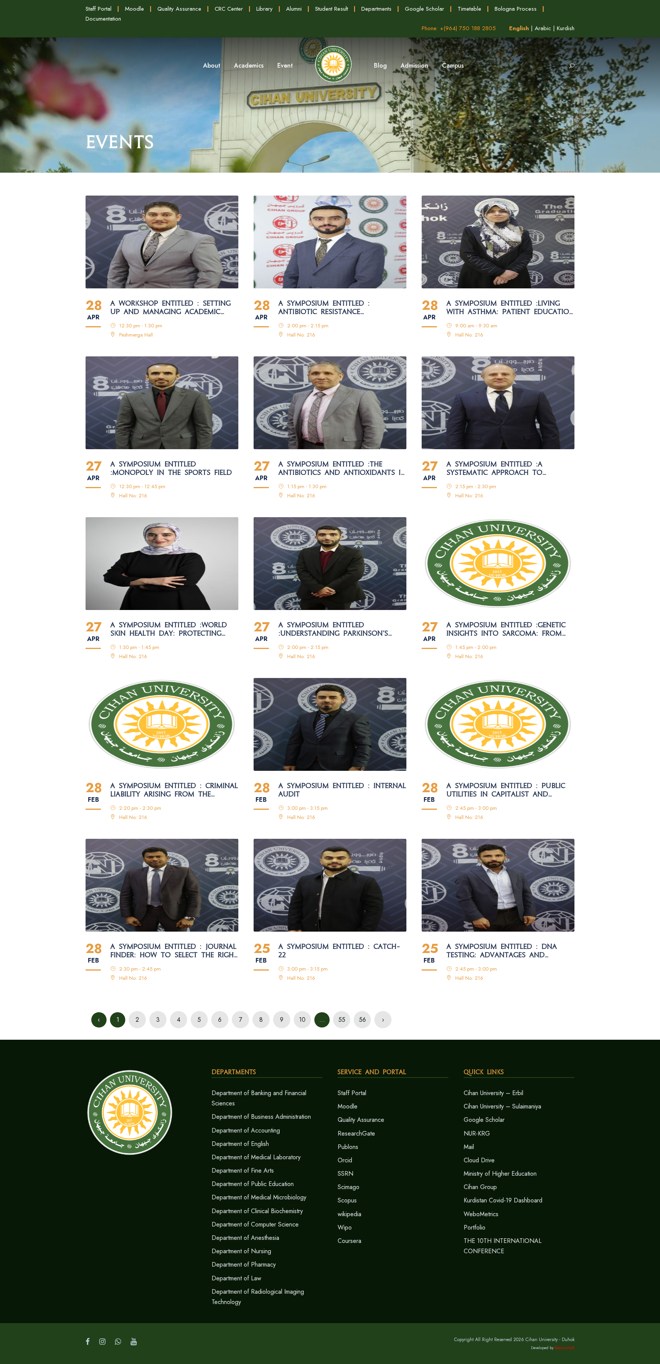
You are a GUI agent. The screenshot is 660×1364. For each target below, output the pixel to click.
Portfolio (474, 1227)
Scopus (347, 1200)
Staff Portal (99, 9)
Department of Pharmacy (244, 1264)
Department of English (240, 1143)
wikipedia (349, 1214)
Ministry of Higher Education (500, 1173)
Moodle (134, 9)
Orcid (345, 1160)
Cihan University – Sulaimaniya (502, 1106)
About (211, 65)
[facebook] (88, 1341)
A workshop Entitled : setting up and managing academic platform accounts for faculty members (170, 308)
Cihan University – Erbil (493, 1093)
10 (302, 1019)
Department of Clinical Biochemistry (257, 1211)
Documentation (103, 19)
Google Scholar (424, 9)
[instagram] (102, 1341)
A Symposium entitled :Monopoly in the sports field (171, 468)
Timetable (469, 9)
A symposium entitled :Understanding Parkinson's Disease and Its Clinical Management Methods (333, 629)
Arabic (543, 28)
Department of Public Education (253, 1184)
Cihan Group (480, 1187)
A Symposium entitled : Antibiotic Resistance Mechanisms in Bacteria (324, 308)
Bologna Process (516, 9)
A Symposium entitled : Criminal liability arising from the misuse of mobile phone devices (174, 790)
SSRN (345, 1173)
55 (341, 1019)
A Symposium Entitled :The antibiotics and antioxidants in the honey (342, 468)
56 (362, 1019)
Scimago (348, 1187)
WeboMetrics (481, 1214)
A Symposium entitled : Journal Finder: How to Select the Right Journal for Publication (174, 951)
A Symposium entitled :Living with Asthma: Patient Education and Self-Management (510, 308)
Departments (376, 9)
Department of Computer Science (255, 1224)
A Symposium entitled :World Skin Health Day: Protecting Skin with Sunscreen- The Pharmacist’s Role (168, 629)
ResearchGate (356, 1133)
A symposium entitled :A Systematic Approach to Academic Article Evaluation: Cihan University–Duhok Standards (503, 468)
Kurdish (565, 28)
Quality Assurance (179, 9)
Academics (249, 65)
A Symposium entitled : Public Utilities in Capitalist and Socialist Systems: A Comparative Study (505, 790)
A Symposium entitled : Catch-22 (339, 950)
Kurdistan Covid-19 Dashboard (503, 1200)
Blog (380, 65)
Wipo (345, 1227)
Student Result (331, 9)
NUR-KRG (477, 1133)
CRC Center (229, 9)
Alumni (294, 9)
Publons (348, 1146)
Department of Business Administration (261, 1116)
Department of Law (236, 1278)
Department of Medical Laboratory (256, 1157)
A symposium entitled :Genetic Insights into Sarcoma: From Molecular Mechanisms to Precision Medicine (506, 629)
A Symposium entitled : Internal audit (342, 790)
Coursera (349, 1240)
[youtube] (134, 1341)
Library (264, 9)
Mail (469, 1146)
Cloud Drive (479, 1160)
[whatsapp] (118, 1341)
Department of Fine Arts (243, 1170)
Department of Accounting (246, 1130)
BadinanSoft (564, 1348)
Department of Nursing (241, 1251)
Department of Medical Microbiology (259, 1197)
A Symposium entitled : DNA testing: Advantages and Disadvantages (501, 951)
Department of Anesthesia (245, 1237)
